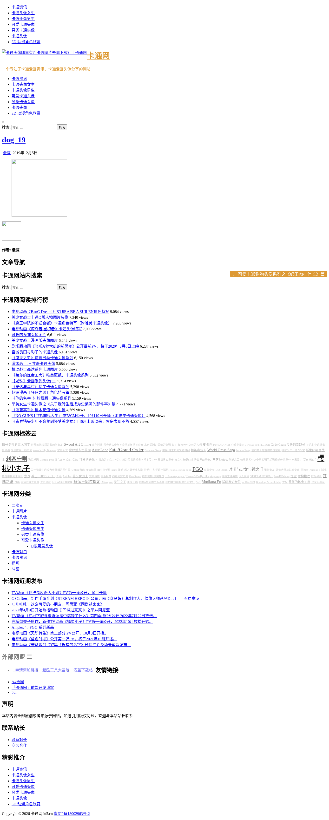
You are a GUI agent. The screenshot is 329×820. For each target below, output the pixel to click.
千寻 (59, 476)
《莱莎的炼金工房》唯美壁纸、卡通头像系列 (50, 375)
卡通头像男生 (23, 19)
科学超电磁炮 (161, 470)
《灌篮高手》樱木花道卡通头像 (39, 410)
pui (14, 692)
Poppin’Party (243, 450)
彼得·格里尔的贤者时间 (176, 450)
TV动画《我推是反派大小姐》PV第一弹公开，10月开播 (59, 593)
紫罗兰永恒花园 (80, 450)
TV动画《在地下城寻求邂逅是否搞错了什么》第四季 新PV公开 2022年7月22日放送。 (84, 616)
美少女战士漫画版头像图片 (35, 340)
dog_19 (14, 139)
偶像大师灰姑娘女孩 (288, 470)
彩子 (174, 444)
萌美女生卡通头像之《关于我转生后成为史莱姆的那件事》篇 (64, 404)
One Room (135, 476)
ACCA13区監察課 (62, 482)
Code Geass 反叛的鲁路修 (288, 444)
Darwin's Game (153, 450)
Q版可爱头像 (42, 546)
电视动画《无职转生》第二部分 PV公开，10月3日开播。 (60, 633)
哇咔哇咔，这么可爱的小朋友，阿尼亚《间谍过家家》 (58, 604)
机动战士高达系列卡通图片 (35, 369)
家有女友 (62, 450)
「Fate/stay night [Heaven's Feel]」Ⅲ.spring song (193, 476)
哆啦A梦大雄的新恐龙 (151, 482)
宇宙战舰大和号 (30, 482)
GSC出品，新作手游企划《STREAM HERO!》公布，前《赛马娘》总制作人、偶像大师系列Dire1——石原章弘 (105, 598)
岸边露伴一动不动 (21, 450)
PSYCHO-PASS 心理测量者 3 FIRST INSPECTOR (241, 444)
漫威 (7, 153)
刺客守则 (16, 459)
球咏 (324, 470)
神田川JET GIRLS (43, 476)
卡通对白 (19, 552)
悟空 (293, 476)
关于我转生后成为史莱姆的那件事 (51, 470)
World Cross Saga (221, 450)
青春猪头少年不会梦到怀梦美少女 (123, 444)
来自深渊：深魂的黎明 (157, 444)
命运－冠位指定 (86, 482)
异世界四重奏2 (202, 459)
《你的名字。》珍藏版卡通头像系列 (41, 398)
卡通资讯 (19, 7)
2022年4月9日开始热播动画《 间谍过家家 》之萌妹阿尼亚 (61, 610)
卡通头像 (19, 36)
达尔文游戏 (78, 470)
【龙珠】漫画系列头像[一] (34, 381)
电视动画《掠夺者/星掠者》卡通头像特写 (47, 329)
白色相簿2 (72, 459)
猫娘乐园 (33, 459)
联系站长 (19, 740)
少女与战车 (318, 482)
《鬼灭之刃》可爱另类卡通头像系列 (42, 358)
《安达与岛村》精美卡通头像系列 (40, 387)
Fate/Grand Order (126, 449)
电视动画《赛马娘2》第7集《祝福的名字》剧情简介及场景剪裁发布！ (71, 645)
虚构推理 (304, 476)
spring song (184, 470)
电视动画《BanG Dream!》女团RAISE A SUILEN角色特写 (60, 312)
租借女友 (269, 470)
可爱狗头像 (87, 459)
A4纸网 (18, 682)
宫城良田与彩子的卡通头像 (35, 352)
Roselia (174, 470)
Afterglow (107, 482)
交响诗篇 (94, 476)
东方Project (220, 459)
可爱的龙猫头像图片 (29, 335)
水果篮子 (297, 459)
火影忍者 (45, 482)
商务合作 (19, 745)
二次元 (17, 505)
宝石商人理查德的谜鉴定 (266, 450)
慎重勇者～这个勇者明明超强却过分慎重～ (265, 459)
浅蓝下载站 (83, 670)
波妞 (120, 470)
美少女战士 (80, 476)
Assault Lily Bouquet (44, 450)
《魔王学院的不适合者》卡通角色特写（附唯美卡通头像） (62, 323)
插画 (15, 563)
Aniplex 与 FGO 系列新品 (33, 627)
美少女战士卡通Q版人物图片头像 (40, 317)
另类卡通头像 (23, 30)
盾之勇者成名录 (133, 470)
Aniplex (67, 476)
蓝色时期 (97, 444)
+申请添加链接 (25, 670)
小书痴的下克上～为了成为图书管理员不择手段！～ (126, 459)
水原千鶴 (132, 482)
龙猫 (285, 482)
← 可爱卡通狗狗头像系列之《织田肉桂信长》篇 (278, 274)
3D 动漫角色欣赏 (26, 42)
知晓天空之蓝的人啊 (190, 444)
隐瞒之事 (234, 459)
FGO (197, 469)
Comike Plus (47, 459)
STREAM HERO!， (261, 476)
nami (114, 470)
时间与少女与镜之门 (246, 469)
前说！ (148, 470)
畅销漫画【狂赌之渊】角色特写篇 (40, 392)
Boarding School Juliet (268, 482)
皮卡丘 (207, 444)
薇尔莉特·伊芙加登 (153, 476)
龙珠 (27, 476)
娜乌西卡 (60, 459)
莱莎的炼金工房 (299, 482)
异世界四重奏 (166, 459)
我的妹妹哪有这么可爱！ (180, 482)
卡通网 (98, 55)
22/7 (198, 482)
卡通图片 (19, 511)
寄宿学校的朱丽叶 (12, 476)
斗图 (15, 569)
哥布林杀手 (309, 459)
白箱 (17, 482)
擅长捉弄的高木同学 (16, 444)
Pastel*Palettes (282, 476)
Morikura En (211, 482)
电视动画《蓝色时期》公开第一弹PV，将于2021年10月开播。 (64, 639)
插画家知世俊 (231, 482)
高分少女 (209, 470)
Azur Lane (100, 450)
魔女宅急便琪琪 (184, 459)
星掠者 (305, 470)
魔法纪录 (91, 470)
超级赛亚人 (198, 450)
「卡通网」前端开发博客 (33, 688)
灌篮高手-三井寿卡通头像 (33, 364)
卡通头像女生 (23, 13)
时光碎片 (316, 476)
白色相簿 (106, 476)
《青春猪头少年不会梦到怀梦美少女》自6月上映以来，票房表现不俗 (70, 421)
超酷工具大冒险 (55, 670)
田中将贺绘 (104, 470)
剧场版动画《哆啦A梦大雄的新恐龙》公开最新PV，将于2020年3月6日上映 (75, 346)
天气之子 (120, 482)
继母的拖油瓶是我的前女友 (47, 444)
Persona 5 (314, 470)
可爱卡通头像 (23, 24)
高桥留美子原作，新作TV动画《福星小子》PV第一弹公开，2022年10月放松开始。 (82, 622)
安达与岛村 (248, 482)
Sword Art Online (77, 444)
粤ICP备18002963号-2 (72, 814)
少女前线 (244, 476)
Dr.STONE (222, 470)
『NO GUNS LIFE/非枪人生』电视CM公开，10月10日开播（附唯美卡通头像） (78, 416)
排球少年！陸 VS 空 (293, 450)
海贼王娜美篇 (230, 476)
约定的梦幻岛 (120, 476)
